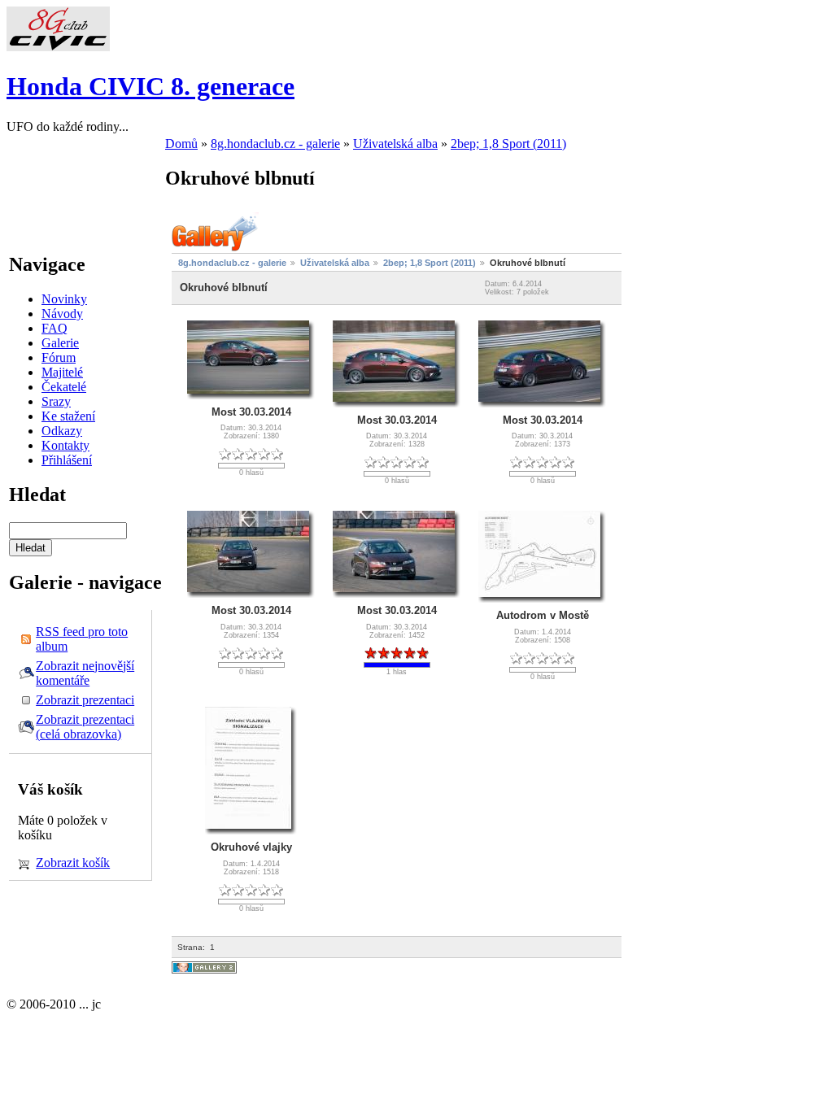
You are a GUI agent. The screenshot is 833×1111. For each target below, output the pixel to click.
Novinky (64, 299)
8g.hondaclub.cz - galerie (275, 143)
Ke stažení (68, 416)
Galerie (60, 343)
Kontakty (65, 445)
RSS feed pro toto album (82, 639)
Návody (62, 313)
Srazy (56, 401)
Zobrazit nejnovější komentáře (85, 673)
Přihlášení (66, 460)
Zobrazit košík (73, 862)
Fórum (58, 357)
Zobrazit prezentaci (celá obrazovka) (85, 726)
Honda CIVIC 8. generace (150, 86)
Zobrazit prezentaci (85, 700)
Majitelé (62, 372)
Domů (181, 143)
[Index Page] (58, 47)
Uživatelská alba (395, 143)
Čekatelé (63, 387)
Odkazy (61, 431)
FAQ (54, 328)
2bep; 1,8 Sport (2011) (508, 143)
